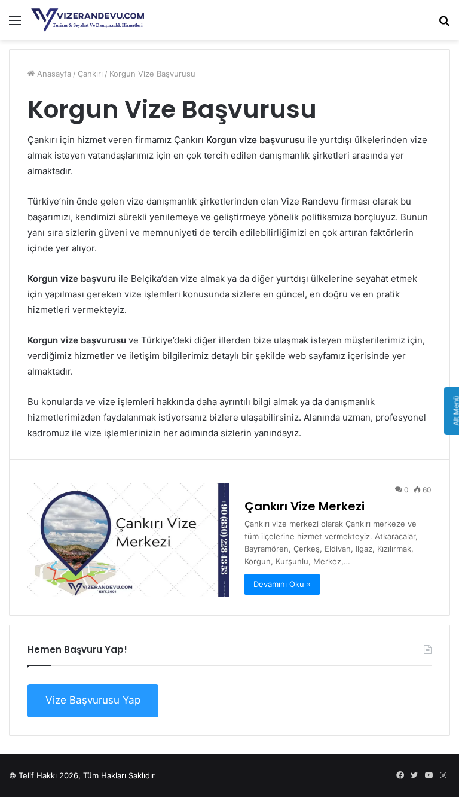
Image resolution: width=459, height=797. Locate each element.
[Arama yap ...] (444, 24)
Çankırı (90, 73)
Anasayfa (53, 73)
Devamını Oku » (282, 584)
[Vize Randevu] (88, 20)
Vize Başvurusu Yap (92, 700)
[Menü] (15, 24)
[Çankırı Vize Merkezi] (128, 540)
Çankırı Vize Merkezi (304, 506)
